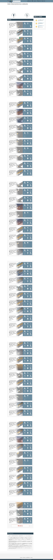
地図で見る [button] (21, 525)
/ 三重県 (9, 2)
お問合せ (32, 557)
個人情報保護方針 (28, 557)
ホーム (8, 2)
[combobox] (17, 1)
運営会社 (21, 557)
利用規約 (24, 557)
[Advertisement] (20, 7)
